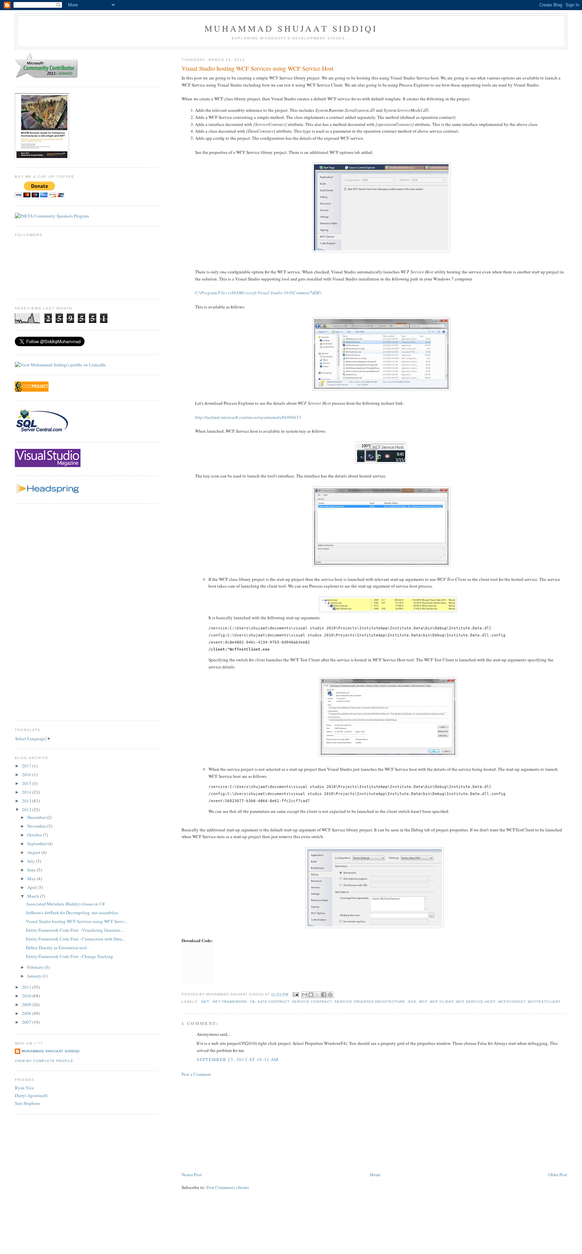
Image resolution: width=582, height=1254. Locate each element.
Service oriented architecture (369, 1001)
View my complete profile (44, 1061)
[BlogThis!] (311, 994)
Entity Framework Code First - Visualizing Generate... (74, 930)
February (35, 967)
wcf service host (475, 1001)
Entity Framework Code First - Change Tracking (69, 956)
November (37, 826)
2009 (27, 1004)
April (32, 887)
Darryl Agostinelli (31, 1095)
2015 (27, 783)
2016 (27, 774)
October (35, 835)
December (36, 817)
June (32, 870)
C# (252, 1001)
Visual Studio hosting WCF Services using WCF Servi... (76, 921)
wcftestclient (544, 1001)
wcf (423, 1001)
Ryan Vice (24, 1088)
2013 (27, 801)
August (34, 852)
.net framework (229, 1001)
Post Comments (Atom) (227, 1187)
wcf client (441, 1001)
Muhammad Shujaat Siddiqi (291, 28)
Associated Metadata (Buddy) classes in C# (65, 904)
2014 (27, 792)
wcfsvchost (511, 1001)
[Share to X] (317, 994)
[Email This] (304, 994)
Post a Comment (196, 1074)
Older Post (557, 1175)
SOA (412, 1001)
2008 (27, 1013)
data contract (273, 1001)
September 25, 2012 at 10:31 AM (238, 1059)
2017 (27, 766)
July (31, 861)
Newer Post (192, 1175)
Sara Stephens (27, 1103)
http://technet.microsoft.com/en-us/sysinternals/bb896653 (248, 417)
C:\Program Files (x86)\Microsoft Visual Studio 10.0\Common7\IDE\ (258, 293)
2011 (27, 987)
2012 (27, 809)
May (32, 879)
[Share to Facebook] (323, 994)
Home (375, 1175)
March (33, 896)
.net (204, 1001)
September (37, 843)
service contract (312, 1001)
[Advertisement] (232, 1124)
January (34, 976)
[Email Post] (295, 994)
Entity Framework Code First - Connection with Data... (75, 939)
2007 (27, 1022)
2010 (27, 996)
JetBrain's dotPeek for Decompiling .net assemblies (72, 913)
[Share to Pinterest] (330, 994)
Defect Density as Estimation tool (56, 948)
